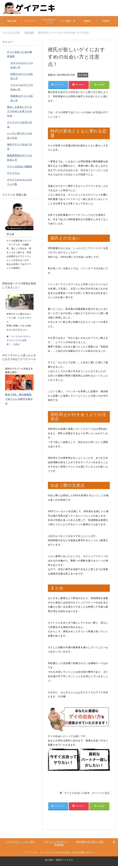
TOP (13, 32)
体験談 (87, 21)
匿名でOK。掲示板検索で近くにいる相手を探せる (19, 398)
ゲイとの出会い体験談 (19, 166)
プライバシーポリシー (55, 842)
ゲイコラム (13, 173)
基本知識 (11, 21)
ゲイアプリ (30, 21)
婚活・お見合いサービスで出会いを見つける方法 (19, 111)
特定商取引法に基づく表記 (90, 842)
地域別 (106, 21)
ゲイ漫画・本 (68, 21)
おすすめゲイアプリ (49, 21)
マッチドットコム (70, 692)
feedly (100, 84)
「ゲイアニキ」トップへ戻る (20, 842)
